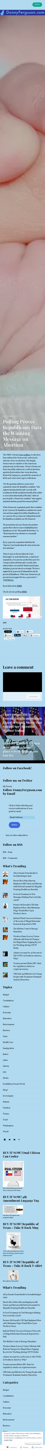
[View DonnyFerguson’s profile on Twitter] (10, 1140)
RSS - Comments (10, 858)
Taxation (6, 1108)
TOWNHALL (8, 580)
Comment (33, 696)
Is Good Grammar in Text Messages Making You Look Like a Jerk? (27, 897)
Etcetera (6, 1030)
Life (4, 416)
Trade (5, 1119)
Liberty (6, 1066)
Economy (7, 1012)
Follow (14, 825)
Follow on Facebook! (17, 768)
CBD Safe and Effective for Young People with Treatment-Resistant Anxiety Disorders (27, 977)
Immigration (8, 1048)
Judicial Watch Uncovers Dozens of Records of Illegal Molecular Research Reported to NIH (27, 921)
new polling (25, 455)
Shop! (5, 1090)
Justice (5, 1054)
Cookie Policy (8, 1440)
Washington (12, 416)
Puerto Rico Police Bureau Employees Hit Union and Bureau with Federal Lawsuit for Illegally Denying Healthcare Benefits (21, 1305)
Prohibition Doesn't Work (14, 1084)
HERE (19, 586)
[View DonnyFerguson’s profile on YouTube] (14, 1140)
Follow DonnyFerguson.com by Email (22, 791)
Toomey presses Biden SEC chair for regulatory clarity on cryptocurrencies (27, 966)
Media (5, 1078)
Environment (8, 1024)
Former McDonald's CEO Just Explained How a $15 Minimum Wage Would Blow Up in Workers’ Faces (22, 1323)
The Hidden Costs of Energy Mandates (19, 1341)
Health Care (8, 1042)
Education (7, 1018)
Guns (5, 1036)
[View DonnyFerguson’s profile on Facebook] (5, 1140)
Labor (5, 1060)
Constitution (8, 1000)
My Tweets (7, 786)
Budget (6, 994)
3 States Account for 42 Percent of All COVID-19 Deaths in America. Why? (27, 956)
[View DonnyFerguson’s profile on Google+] (19, 1140)
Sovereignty (8, 1096)
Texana (6, 1114)
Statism (6, 1102)
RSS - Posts (7, 852)
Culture (6, 1006)
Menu (37, 5)
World (6, 1131)
